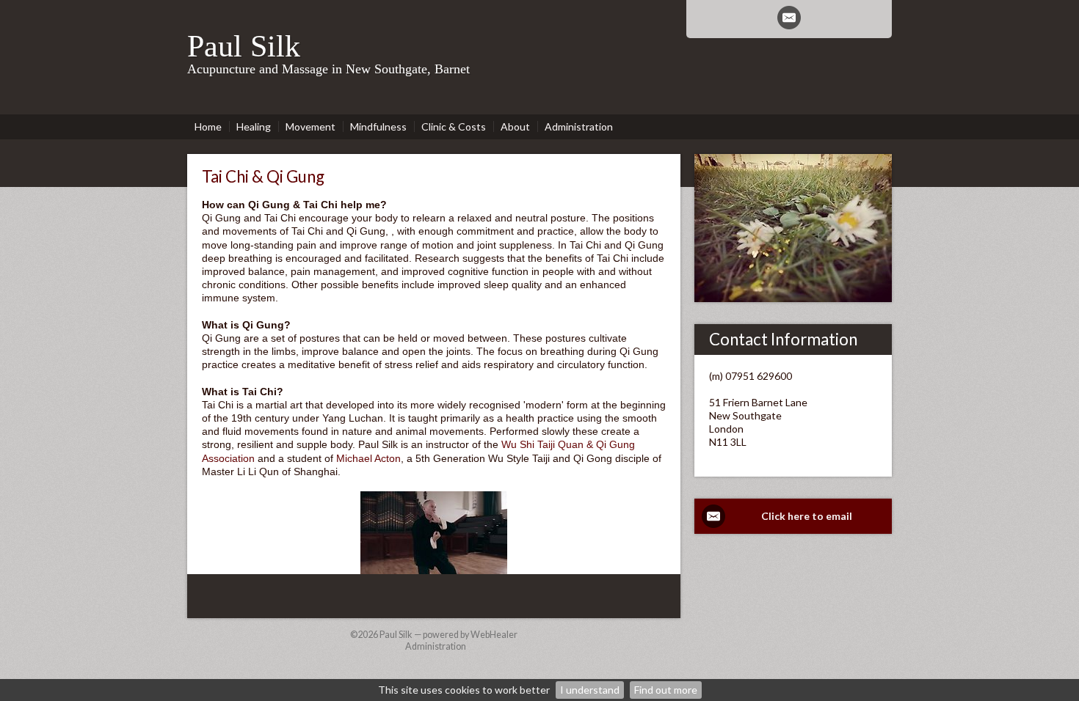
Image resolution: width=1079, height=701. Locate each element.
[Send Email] (789, 17)
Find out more (665, 689)
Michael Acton (368, 458)
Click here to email (806, 516)
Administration (435, 646)
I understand (590, 689)
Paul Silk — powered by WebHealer (448, 634)
